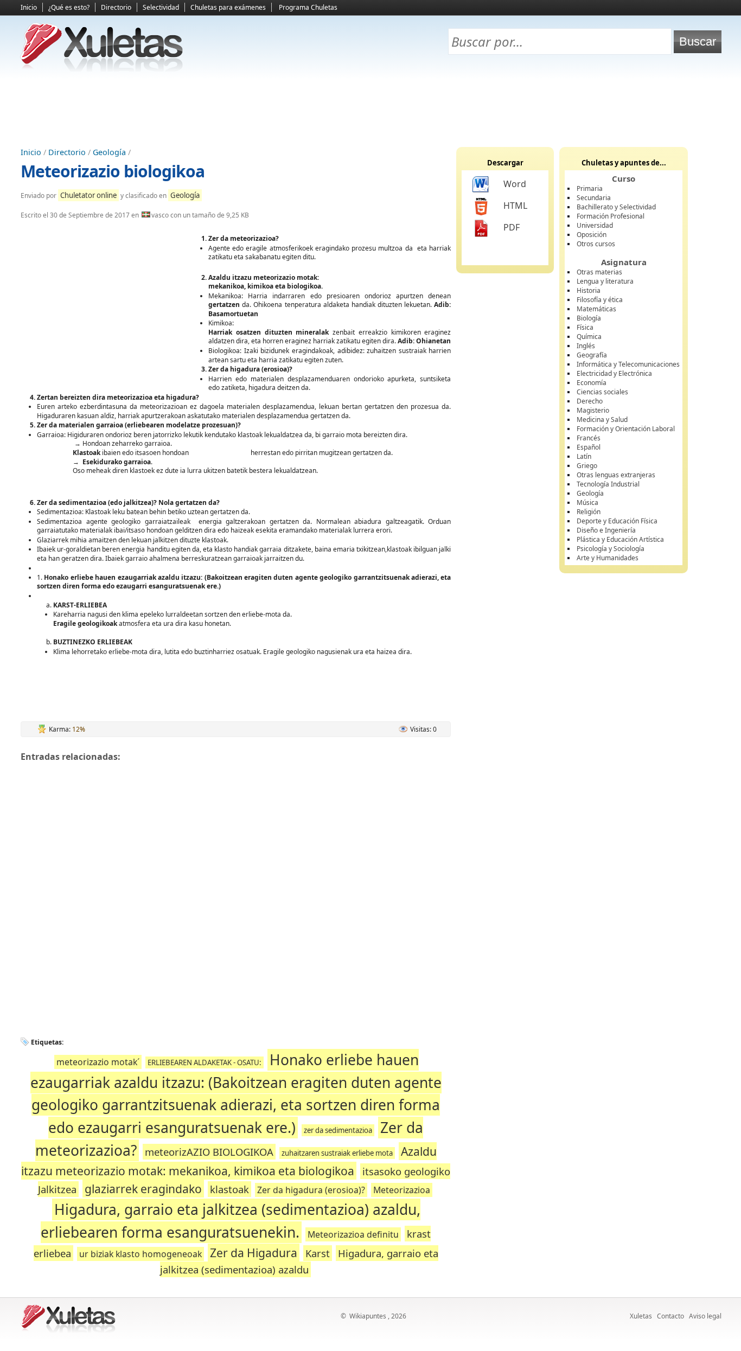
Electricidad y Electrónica (614, 373)
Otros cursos (596, 243)
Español (589, 447)
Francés (589, 438)
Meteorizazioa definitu (353, 1234)
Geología (109, 152)
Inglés (586, 345)
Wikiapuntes (367, 1316)
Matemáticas (596, 308)
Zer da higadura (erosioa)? (311, 1190)
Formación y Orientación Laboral (626, 428)
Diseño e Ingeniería (606, 530)
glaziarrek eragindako (143, 1188)
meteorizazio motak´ (97, 1062)
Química (589, 336)
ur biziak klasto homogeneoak (140, 1254)
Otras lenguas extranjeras (616, 474)
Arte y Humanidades (607, 557)
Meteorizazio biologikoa (113, 171)
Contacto (670, 1316)
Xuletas (641, 1316)
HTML (515, 206)
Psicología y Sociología (610, 548)
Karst (317, 1253)
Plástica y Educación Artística (620, 539)
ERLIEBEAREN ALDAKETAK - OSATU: (204, 1062)
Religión (589, 511)
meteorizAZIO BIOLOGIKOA (209, 1151)
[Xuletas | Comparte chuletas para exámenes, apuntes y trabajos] (102, 69)
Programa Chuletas (308, 7)
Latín (584, 456)
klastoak (229, 1189)
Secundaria (594, 197)
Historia (589, 290)
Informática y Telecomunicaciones (628, 364)
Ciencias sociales (602, 391)
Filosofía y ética (600, 299)
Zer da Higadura (253, 1252)
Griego (587, 465)
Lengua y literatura (605, 281)
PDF (511, 227)
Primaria (590, 188)
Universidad (595, 225)
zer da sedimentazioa (338, 1130)
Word (514, 184)
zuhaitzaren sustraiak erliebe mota (337, 1153)
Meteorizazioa (401, 1190)
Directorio (116, 7)
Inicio (29, 7)
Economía (591, 382)
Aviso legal (705, 1316)
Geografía (592, 355)
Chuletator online (88, 195)
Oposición (591, 234)
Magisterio (593, 410)
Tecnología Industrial (608, 484)
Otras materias (599, 272)
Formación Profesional (610, 216)
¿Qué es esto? (69, 7)
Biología (589, 318)
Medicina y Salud (602, 419)
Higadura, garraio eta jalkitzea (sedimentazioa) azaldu (299, 1261)
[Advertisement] (370, 109)
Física (585, 327)
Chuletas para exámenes (228, 7)
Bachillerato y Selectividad (616, 207)
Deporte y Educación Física (617, 521)
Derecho (590, 401)
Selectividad (161, 7)
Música (587, 502)
